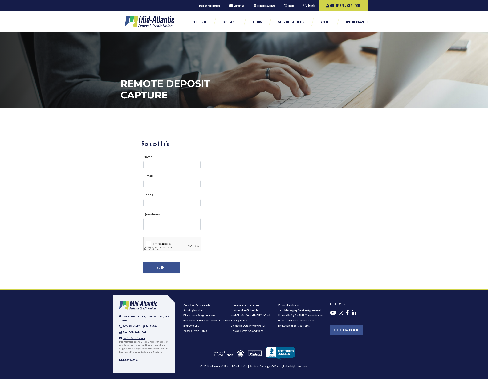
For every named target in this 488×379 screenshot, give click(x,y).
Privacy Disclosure (289, 305)
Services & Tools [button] (291, 21)
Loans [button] (257, 21)
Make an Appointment (209, 6)
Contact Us (239, 6)
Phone (148, 195)
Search (311, 6)
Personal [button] (199, 21)
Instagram (341, 312)
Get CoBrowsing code (346, 330)
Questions (151, 214)
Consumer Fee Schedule (245, 305)
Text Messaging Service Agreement (299, 310)
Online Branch (357, 21)
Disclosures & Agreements (199, 315)
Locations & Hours (266, 6)
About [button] (325, 21)
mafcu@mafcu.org (134, 338)
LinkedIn (354, 312)
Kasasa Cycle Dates (195, 330)
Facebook (347, 312)
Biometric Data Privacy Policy (248, 325)
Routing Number (193, 310)
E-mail (148, 176)
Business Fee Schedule (244, 310)
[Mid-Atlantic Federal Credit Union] (149, 21)
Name (147, 157)
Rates (291, 6)
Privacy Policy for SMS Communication (300, 315)
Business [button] (230, 21)
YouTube (333, 312)
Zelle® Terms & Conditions (247, 330)
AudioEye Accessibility (196, 305)
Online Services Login (345, 5)
